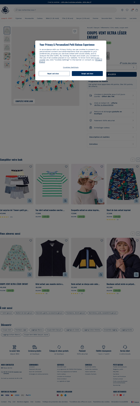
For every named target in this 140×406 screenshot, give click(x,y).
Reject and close (53, 73)
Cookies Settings (71, 67)
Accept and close (87, 73)
